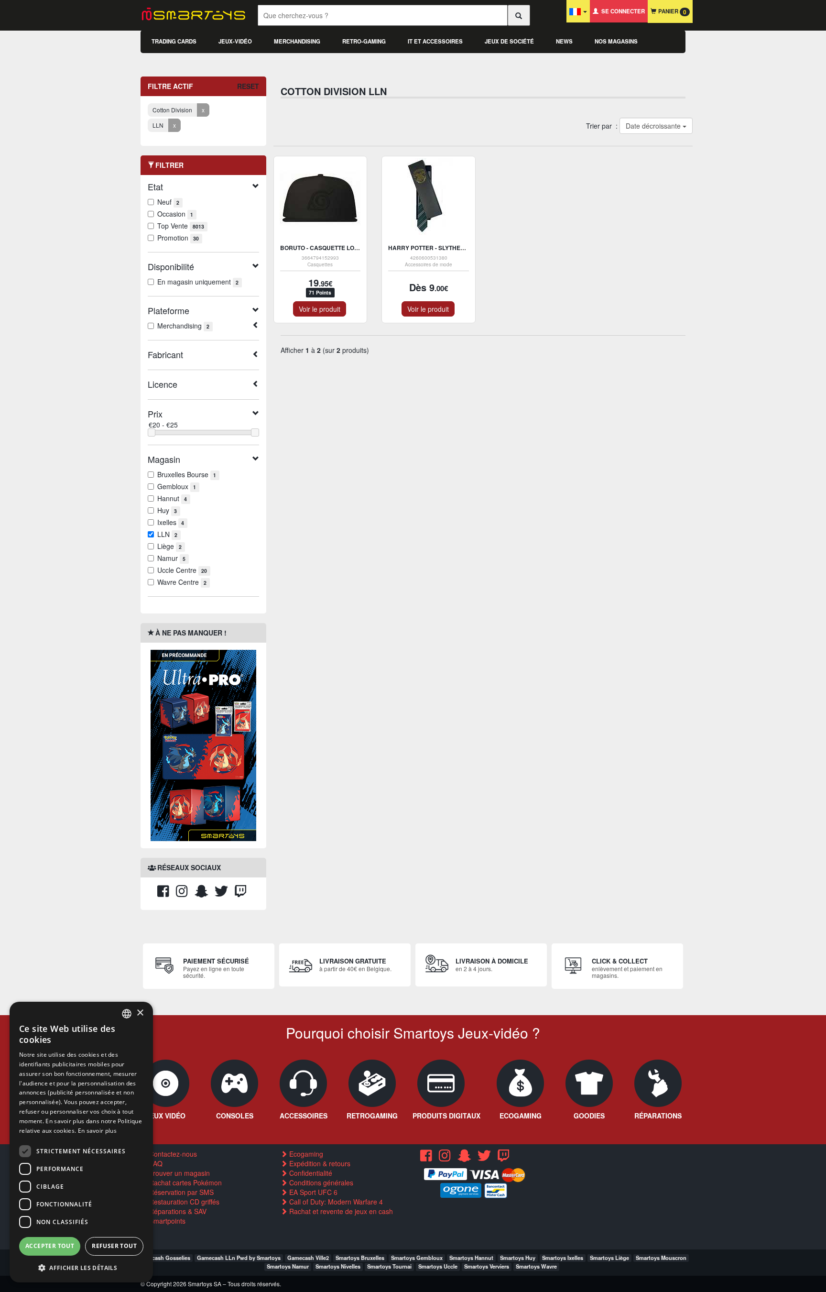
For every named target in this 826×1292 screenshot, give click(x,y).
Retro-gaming (364, 41)
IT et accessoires (435, 41)
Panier (671, 11)
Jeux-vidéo (235, 41)
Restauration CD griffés (183, 1201)
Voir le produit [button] (319, 309)
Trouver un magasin (178, 1173)
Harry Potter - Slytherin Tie (434, 247)
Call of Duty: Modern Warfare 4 (335, 1201)
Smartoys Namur (288, 1266)
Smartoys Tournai (389, 1266)
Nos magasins (616, 41)
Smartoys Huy (517, 1257)
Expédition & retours (318, 1163)
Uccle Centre (182, 570)
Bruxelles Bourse (186, 474)
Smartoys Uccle (437, 1266)
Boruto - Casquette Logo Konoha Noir (342, 247)
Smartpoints (166, 1221)
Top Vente (180, 225)
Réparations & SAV (176, 1211)
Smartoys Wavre (536, 1266)
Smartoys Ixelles (562, 1257)
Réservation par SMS (180, 1192)
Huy (167, 510)
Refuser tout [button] (114, 1246)
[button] (81, 1267)
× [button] (139, 1013)
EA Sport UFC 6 (312, 1192)
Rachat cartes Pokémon (184, 1182)
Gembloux (176, 486)
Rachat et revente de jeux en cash (340, 1211)
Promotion (178, 237)
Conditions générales (320, 1182)
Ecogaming (305, 1154)
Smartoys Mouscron (661, 1257)
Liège (169, 546)
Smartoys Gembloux (417, 1257)
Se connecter (621, 11)
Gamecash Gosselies (163, 1257)
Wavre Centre (181, 582)
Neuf (168, 202)
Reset (248, 86)
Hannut (172, 498)
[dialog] (81, 1142)
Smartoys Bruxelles (360, 1257)
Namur (171, 558)
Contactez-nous (172, 1154)
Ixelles (170, 522)
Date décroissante (654, 126)
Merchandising (297, 41)
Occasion (175, 214)
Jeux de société (509, 41)
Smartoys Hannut (471, 1257)
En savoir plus (97, 1131)
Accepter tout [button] (49, 1246)
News (564, 41)
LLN (167, 534)
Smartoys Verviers (486, 1266)
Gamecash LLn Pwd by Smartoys (239, 1257)
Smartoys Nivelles (337, 1266)
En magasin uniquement (198, 281)
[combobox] (126, 1013)
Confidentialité (309, 1173)
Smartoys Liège (609, 1257)
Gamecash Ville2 (308, 1257)
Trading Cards (174, 41)
